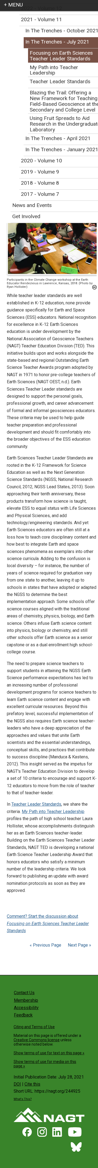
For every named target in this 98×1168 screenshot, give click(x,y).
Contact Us (24, 992)
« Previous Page (45, 945)
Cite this (32, 1084)
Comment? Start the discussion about (48, 923)
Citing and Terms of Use (34, 1027)
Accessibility (26, 1007)
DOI (17, 1084)
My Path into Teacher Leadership (53, 811)
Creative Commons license (37, 1040)
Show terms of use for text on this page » (49, 1053)
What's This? (23, 1099)
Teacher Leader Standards (36, 804)
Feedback (23, 1015)
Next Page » (79, 945)
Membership (26, 1000)
